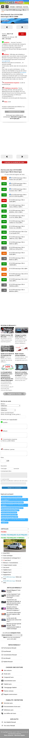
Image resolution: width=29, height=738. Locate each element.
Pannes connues (8, 691)
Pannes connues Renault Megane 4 (10, 510)
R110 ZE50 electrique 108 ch (17, 268)
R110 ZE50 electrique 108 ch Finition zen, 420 (17, 227)
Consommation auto (10, 680)
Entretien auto (8, 703)
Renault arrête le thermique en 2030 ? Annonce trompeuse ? (13, 608)
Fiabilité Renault (8, 661)
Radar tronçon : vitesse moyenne (20, 354)
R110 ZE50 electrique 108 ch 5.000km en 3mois (17, 221)
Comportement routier (10, 565)
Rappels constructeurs (10, 694)
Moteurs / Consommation (10, 563)
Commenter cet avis (15, 112)
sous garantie (6, 61)
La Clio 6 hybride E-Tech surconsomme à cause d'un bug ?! (13, 595)
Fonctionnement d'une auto (12, 706)
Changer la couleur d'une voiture (20, 336)
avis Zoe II (7, 560)
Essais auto (7, 674)
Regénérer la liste (14, 394)
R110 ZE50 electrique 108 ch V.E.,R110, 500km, (17, 216)
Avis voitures (8, 670)
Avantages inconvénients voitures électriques (12, 502)
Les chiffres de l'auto (10, 713)
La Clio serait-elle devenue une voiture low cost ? (14, 619)
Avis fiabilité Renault (10, 722)
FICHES (13, 7)
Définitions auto (8, 710)
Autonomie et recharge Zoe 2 (11, 558)
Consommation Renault (10, 655)
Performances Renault (9, 648)
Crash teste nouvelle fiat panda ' (9, 514)
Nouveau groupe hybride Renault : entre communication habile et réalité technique (14, 626)
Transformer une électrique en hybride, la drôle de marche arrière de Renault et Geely (14, 602)
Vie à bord (6, 567)
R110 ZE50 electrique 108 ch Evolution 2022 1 (17, 190)
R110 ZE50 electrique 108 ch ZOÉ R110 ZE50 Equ (17, 195)
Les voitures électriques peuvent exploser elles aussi (14, 614)
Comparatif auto (9, 677)
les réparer (23, 72)
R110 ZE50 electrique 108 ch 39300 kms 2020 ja (17, 248)
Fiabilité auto (8, 684)
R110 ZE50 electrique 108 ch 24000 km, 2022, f (17, 237)
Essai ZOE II (6, 553)
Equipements (7, 574)
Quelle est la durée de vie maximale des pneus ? (7, 355)
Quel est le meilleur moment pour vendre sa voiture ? (21, 373)
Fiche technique (7, 555)
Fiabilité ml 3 (5, 522)
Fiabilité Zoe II (7, 570)
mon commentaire (14, 487)
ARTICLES (19, 7)
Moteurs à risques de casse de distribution (12, 496)
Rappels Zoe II (7, 572)
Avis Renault (6, 658)
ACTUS (26, 7)
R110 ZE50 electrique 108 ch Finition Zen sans (17, 178)
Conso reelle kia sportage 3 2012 (9, 517)
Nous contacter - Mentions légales (14, 735)
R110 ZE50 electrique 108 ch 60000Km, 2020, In (17, 211)
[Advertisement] (14, 138)
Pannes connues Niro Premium (9, 512)
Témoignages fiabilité (10, 687)
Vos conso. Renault (9, 725)
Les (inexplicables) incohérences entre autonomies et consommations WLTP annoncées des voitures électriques (7, 376)
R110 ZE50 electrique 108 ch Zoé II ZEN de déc (17, 184)
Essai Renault (7, 651)
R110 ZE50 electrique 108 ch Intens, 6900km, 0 (17, 206)
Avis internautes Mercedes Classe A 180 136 (12, 508)
